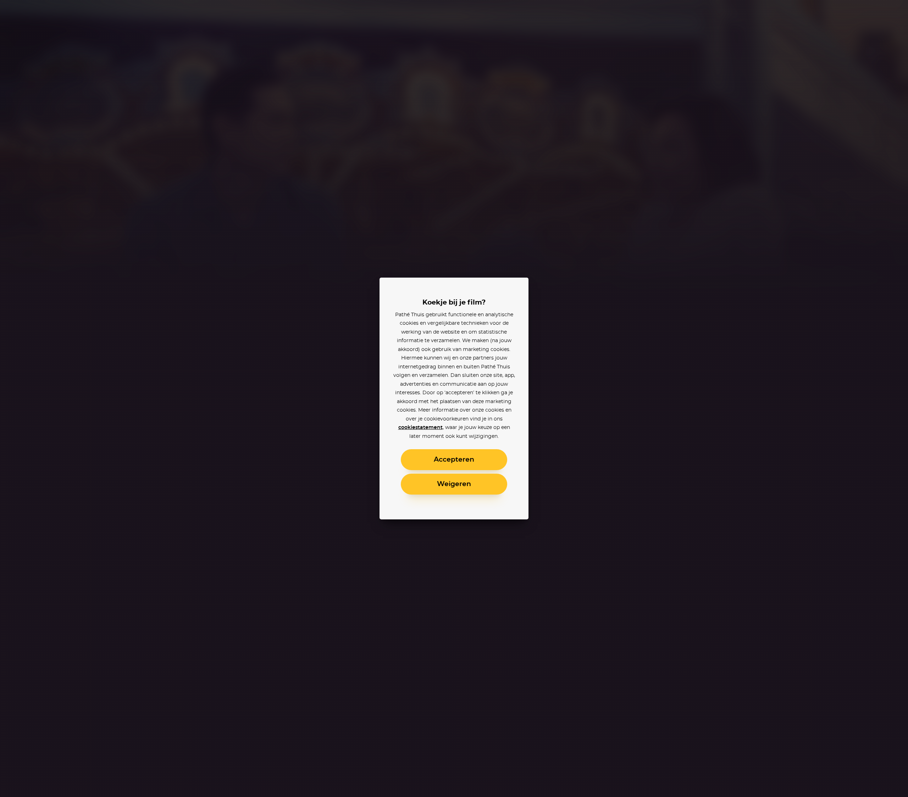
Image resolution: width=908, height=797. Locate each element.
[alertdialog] (454, 398)
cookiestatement (420, 427)
